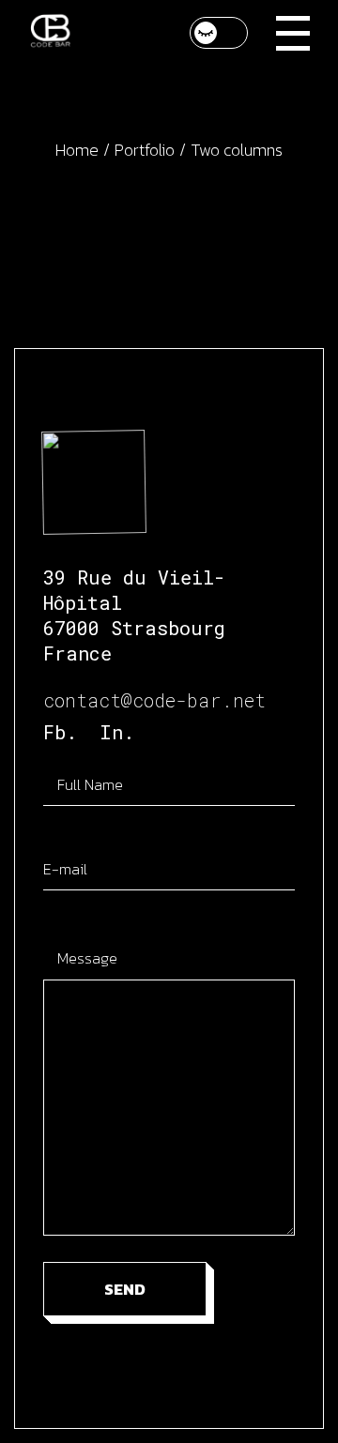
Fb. (60, 731)
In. (117, 731)
